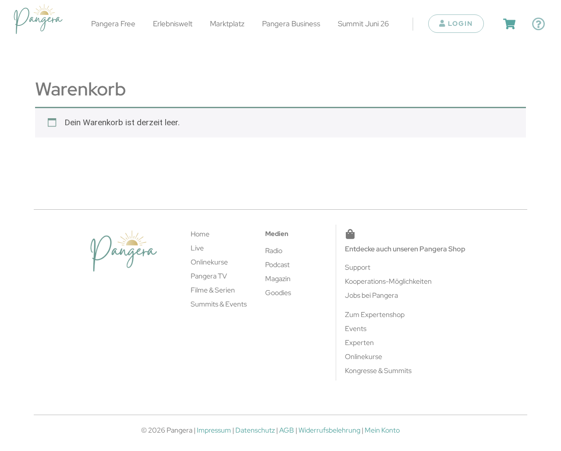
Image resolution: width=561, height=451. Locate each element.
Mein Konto (382, 430)
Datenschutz (255, 430)
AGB (286, 430)
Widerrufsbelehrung (329, 430)
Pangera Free (113, 23)
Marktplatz (227, 23)
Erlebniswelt (172, 23)
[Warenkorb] (509, 24)
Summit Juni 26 (363, 23)
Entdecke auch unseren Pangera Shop (405, 249)
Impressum (214, 430)
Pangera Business (291, 23)
